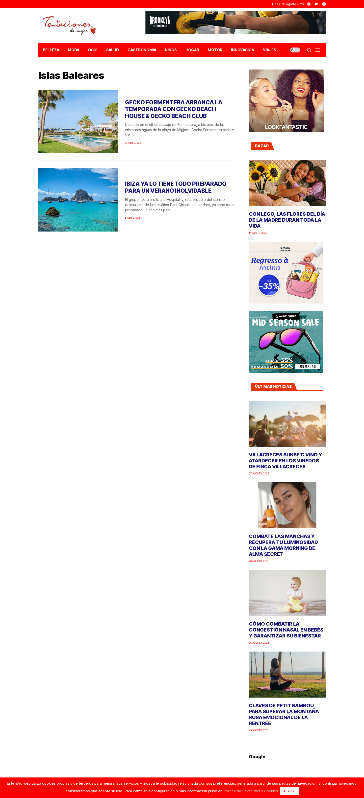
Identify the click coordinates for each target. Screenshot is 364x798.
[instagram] (324, 4)
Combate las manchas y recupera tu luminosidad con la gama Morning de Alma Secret (283, 545)
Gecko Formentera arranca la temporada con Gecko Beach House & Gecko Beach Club (173, 109)
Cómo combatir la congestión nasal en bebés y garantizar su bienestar (286, 630)
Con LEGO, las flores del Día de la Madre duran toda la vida (287, 220)
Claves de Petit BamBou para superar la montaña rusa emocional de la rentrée (284, 714)
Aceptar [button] (289, 791)
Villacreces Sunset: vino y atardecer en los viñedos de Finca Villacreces (285, 460)
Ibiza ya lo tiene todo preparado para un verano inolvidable (176, 187)
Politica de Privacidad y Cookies (250, 791)
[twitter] (316, 4)
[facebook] (309, 4)
